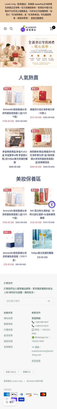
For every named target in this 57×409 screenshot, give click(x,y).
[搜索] (11, 28)
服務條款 (8, 324)
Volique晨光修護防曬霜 (42, 253)
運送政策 (8, 341)
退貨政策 (8, 335)
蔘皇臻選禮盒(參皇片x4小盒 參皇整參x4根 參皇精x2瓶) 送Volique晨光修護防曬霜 (15, 157)
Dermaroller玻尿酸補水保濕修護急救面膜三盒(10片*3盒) (14, 113)
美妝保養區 (28, 179)
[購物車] (51, 28)
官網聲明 (8, 347)
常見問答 (36, 361)
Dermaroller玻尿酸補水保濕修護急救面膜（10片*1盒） (15, 256)
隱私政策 (8, 318)
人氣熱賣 (28, 78)
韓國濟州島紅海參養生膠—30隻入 (42, 111)
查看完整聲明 (37, 18)
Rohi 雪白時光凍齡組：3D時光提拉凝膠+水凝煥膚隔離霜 (42, 214)
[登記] (48, 301)
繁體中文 (27, 372)
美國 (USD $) (11, 372)
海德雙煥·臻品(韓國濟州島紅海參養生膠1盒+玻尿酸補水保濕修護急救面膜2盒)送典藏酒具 (42, 157)
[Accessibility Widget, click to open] (51, 204)
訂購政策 (8, 329)
